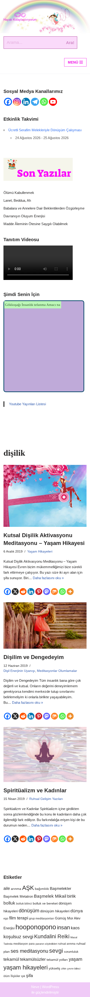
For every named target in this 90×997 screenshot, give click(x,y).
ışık (23, 976)
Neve (35, 987)
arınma (16, 889)
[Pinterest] (38, 591)
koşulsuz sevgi (18, 936)
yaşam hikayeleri (25, 967)
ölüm (6, 976)
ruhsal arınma (66, 943)
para (32, 943)
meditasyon (20, 943)
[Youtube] (53, 102)
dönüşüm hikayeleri (54, 911)
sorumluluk (71, 951)
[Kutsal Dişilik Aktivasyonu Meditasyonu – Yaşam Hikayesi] (45, 496)
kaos (75, 928)
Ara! (70, 42)
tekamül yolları (57, 959)
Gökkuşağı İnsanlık (19, 305)
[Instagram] (17, 102)
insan (63, 927)
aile (6, 888)
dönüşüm (29, 910)
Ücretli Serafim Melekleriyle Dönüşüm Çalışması (45, 130)
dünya (76, 910)
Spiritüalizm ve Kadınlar (34, 790)
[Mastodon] (46, 591)
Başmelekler (60, 888)
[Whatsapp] (44, 102)
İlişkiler (15, 976)
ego (5, 918)
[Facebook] (8, 102)
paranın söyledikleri (46, 943)
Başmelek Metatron (18, 896)
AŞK (28, 888)
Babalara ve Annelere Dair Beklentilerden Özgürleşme (43, 208)
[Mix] (54, 591)
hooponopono (35, 927)
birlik (71, 896)
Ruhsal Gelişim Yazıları (46, 799)
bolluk (9, 903)
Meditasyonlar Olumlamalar (57, 671)
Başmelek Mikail (50, 896)
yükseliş (54, 968)
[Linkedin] (26, 102)
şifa (29, 975)
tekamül (11, 959)
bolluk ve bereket (45, 903)
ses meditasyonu (29, 951)
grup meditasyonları (41, 918)
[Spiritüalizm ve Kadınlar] (45, 754)
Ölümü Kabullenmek (18, 193)
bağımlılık (42, 889)
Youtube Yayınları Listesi (27, 404)
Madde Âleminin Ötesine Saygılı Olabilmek (36, 224)
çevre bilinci (73, 968)
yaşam (75, 959)
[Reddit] (23, 591)
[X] (15, 591)
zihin (63, 968)
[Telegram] (35, 102)
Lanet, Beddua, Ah (17, 200)
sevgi (56, 951)
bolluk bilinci (24, 903)
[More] (70, 591)
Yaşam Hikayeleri (39, 551)
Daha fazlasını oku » (48, 578)
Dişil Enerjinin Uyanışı (19, 671)
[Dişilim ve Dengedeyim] (45, 625)
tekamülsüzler (33, 959)
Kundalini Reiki (51, 936)
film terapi (18, 918)
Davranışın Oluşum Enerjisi (24, 216)
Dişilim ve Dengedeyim (33, 657)
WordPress (50, 987)
